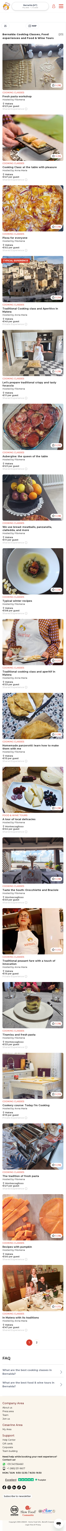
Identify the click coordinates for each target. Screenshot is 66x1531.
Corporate (7, 1447)
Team (5, 1415)
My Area (6, 1429)
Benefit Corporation (49, 1522)
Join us (6, 1418)
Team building (9, 1451)
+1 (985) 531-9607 (16, 1468)
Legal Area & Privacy (33, 1525)
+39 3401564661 (15, 1464)
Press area (8, 1411)
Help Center (9, 1439)
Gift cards (7, 1443)
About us (7, 1407)
